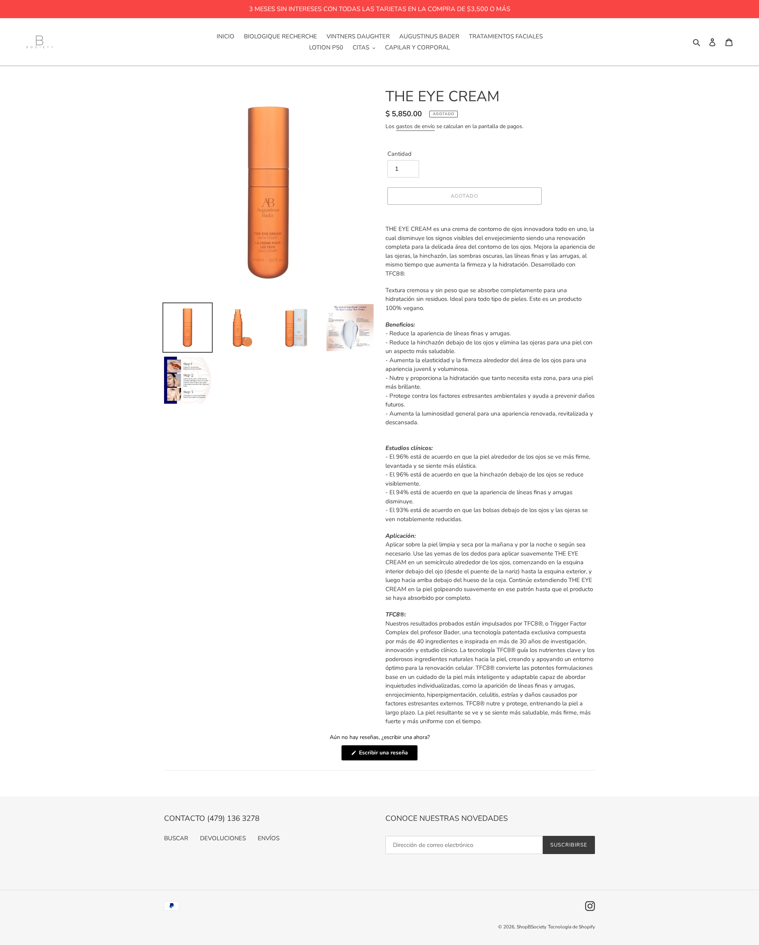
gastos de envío (415, 126)
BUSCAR (176, 838)
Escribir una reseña (387, 754)
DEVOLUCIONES (223, 838)
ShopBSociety (531, 927)
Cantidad (399, 154)
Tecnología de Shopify (571, 927)
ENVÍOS (268, 838)
